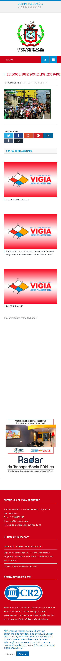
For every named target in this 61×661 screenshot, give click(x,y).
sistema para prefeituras (42, 607)
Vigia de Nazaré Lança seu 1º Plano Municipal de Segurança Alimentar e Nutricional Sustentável (31, 7)
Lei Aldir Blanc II (14, 306)
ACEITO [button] (22, 653)
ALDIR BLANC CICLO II (17, 199)
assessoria (25, 611)
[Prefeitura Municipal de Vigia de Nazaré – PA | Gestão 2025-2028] (30, 35)
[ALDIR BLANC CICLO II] (30, 179)
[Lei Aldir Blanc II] (30, 286)
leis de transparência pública (17, 619)
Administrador (15, 83)
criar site (23, 607)
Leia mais (29, 644)
